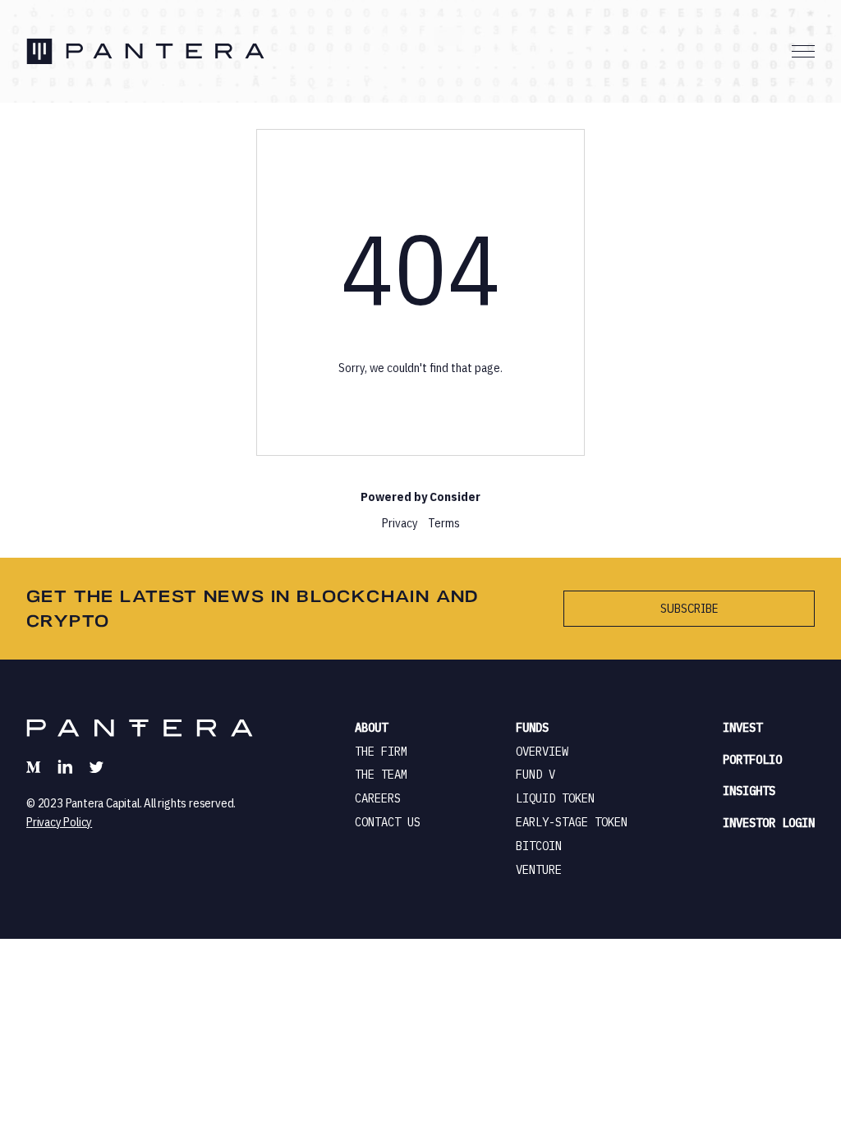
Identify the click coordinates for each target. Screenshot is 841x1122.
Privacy (400, 523)
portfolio (752, 759)
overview (542, 751)
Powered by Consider (420, 496)
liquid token (555, 798)
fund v (535, 774)
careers (378, 798)
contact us (387, 822)
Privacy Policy (59, 822)
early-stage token (571, 822)
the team (381, 774)
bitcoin (539, 846)
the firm (381, 751)
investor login (769, 823)
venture (539, 869)
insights (749, 791)
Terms (444, 523)
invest (742, 727)
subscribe (689, 608)
